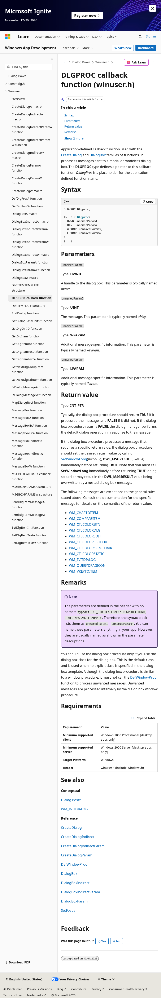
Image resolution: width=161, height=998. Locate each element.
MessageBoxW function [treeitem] (28, 466)
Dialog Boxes (81, 62)
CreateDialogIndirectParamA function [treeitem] (32, 129)
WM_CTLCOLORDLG (84, 530)
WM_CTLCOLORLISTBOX (88, 542)
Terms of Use (12, 995)
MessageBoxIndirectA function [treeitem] (27, 443)
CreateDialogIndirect (77, 836)
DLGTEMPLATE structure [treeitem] (28, 306)
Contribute (78, 989)
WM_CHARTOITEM (83, 512)
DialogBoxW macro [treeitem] (25, 278)
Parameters (72, 121)
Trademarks (35, 995)
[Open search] (140, 36)
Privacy (96, 989)
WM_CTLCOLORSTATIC (86, 553)
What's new (122, 48)
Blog (60, 989)
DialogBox (98, 155)
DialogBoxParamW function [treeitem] (31, 270)
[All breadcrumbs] (64, 62)
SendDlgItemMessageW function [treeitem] (28, 517)
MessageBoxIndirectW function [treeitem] (27, 456)
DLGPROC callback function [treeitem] (31, 298)
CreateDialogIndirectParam (83, 846)
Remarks (70, 132)
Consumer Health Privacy (126, 989)
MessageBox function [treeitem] (27, 410)
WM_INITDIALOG (82, 559)
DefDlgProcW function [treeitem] (27, 206)
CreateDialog (71, 155)
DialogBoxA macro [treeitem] (24, 214)
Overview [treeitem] (18, 99)
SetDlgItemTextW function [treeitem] (30, 543)
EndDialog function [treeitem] (25, 313)
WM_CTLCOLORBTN (84, 524)
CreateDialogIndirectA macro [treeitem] (27, 116)
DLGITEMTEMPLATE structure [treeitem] (25, 287)
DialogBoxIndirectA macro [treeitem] (30, 221)
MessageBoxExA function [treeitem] (29, 425)
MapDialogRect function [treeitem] (29, 402)
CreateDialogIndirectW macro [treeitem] (28, 155)
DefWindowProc (143, 677)
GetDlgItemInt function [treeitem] (28, 344)
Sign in (151, 36)
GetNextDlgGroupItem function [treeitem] (27, 369)
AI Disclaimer (12, 989)
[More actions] (154, 62)
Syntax (69, 115)
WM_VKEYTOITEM (83, 571)
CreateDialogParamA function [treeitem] (26, 168)
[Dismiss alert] (152, 8)
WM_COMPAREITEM (85, 518)
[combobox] (28, 67)
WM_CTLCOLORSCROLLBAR (90, 548)
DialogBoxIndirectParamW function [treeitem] (30, 244)
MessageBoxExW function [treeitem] (30, 433)
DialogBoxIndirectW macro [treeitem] (30, 255)
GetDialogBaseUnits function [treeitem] (32, 321)
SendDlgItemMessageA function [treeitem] (28, 504)
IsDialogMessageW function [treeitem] (31, 395)
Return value (73, 126)
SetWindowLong (74, 459)
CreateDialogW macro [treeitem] (27, 191)
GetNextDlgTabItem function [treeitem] (32, 380)
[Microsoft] (7, 36)
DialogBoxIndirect (75, 883)
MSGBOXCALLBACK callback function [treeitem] (31, 476)
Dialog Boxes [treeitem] (17, 76)
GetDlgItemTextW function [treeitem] (30, 359)
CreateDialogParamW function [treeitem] (27, 180)
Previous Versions (39, 989)
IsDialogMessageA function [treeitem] (31, 387)
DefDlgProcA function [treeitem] (27, 198)
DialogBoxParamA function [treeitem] (30, 262)
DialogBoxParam (74, 901)
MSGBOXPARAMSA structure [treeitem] (31, 487)
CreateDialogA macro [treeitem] (27, 106)
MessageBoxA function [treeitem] (28, 418)
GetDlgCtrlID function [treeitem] (27, 329)
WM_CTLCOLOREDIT (85, 536)
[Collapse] (52, 58)
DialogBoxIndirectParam (80, 892)
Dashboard (146, 48)
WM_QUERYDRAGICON (87, 565)
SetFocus (68, 910)
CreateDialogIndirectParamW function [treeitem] (31, 142)
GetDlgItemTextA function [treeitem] (30, 352)
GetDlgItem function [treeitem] (26, 336)
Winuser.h (102, 62)
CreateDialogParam (76, 855)
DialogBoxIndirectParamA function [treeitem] (30, 231)
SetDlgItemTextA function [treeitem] (30, 535)
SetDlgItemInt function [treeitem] (28, 527)
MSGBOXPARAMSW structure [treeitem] (32, 494)
